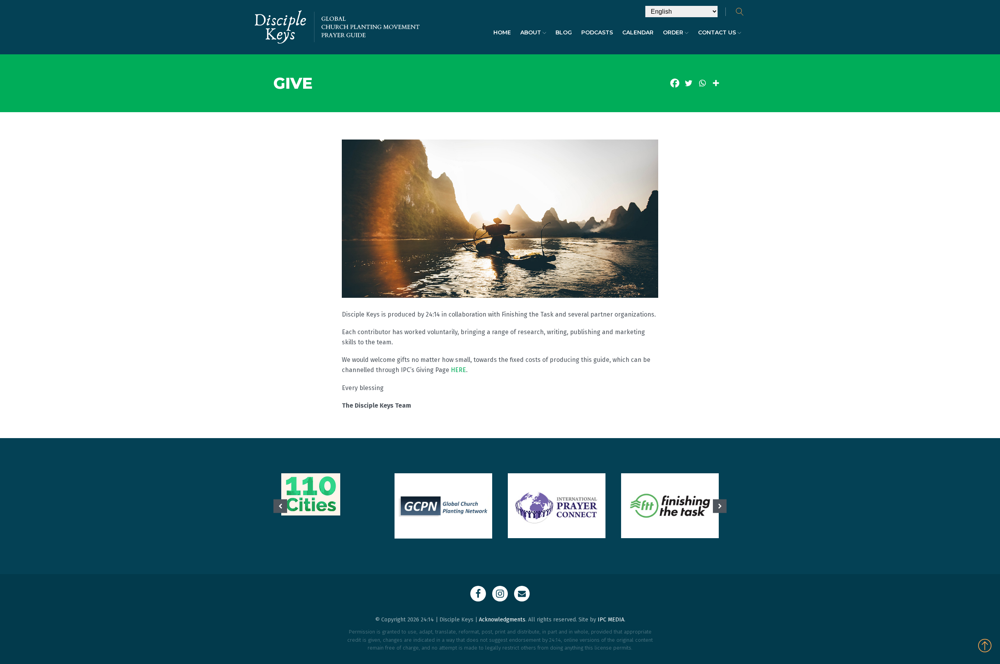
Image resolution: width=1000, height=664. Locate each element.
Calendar (638, 32)
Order (673, 32)
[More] (716, 83)
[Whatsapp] (702, 83)
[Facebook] (675, 83)
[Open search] (740, 11)
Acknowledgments (502, 619)
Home (502, 32)
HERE (458, 370)
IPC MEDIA (611, 619)
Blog (563, 32)
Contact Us (717, 32)
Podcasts (597, 32)
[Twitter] (688, 83)
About (530, 32)
